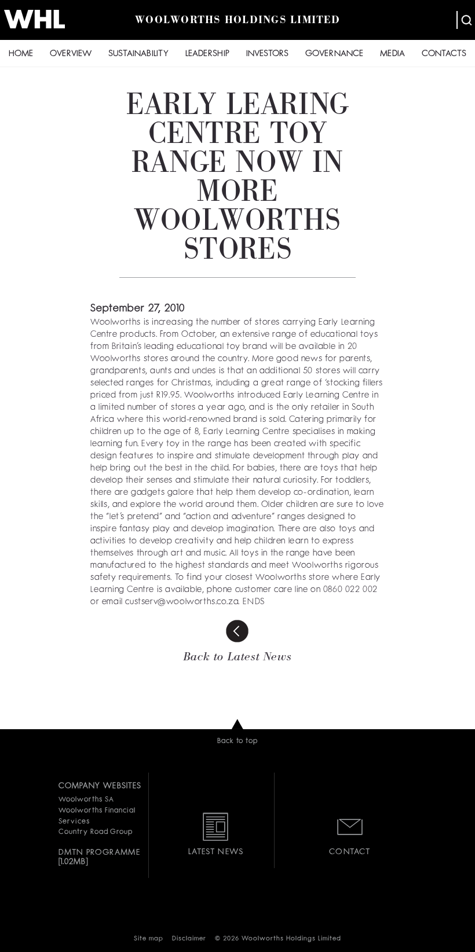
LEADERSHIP (207, 54)
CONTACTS (444, 54)
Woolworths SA (86, 799)
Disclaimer (189, 939)
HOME (21, 54)
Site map (148, 939)
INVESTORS (267, 54)
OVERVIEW (71, 54)
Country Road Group (96, 832)
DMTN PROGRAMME (99, 852)
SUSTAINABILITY (138, 54)
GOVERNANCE (334, 54)
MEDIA (392, 54)
